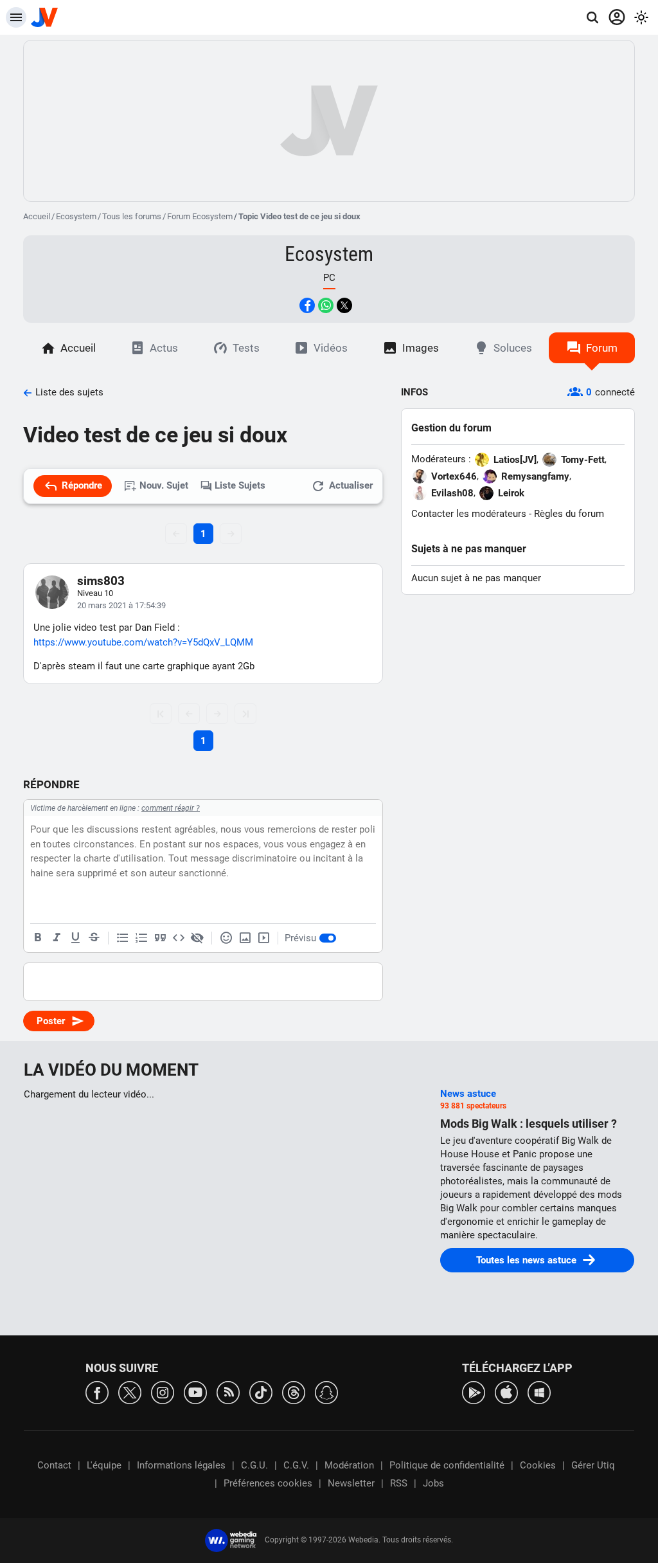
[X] (129, 1391)
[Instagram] (162, 1391)
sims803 (101, 581)
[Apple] (506, 1391)
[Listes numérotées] (141, 938)
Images (420, 347)
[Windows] (539, 1391)
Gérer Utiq (593, 1465)
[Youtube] (195, 1391)
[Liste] (122, 938)
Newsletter (351, 1483)
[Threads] (293, 1391)
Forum (602, 347)
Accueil (36, 216)
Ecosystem (76, 216)
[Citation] (160, 938)
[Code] (178, 938)
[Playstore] (473, 1391)
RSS (398, 1483)
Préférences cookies (268, 1483)
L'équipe (104, 1465)
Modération (349, 1465)
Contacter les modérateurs (468, 513)
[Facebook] (97, 1391)
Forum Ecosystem (200, 216)
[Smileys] (226, 938)
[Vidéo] (263, 938)
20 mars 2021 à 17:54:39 (121, 605)
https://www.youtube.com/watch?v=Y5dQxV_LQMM (143, 642)
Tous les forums (131, 216)
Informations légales (181, 1465)
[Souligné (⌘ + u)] (75, 938)
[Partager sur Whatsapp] (325, 305)
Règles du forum (569, 513)
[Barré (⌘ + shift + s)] (94, 938)
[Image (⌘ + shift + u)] (245, 938)
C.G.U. (254, 1465)
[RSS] (228, 1391)
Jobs (433, 1483)
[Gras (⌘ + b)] (38, 938)
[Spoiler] (197, 938)
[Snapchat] (326, 1391)
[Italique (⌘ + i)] (56, 938)
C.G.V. (296, 1465)
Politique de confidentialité (446, 1465)
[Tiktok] (260, 1391)
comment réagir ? (170, 808)
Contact (54, 1465)
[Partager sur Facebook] (307, 305)
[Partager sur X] (344, 305)
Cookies (538, 1465)
